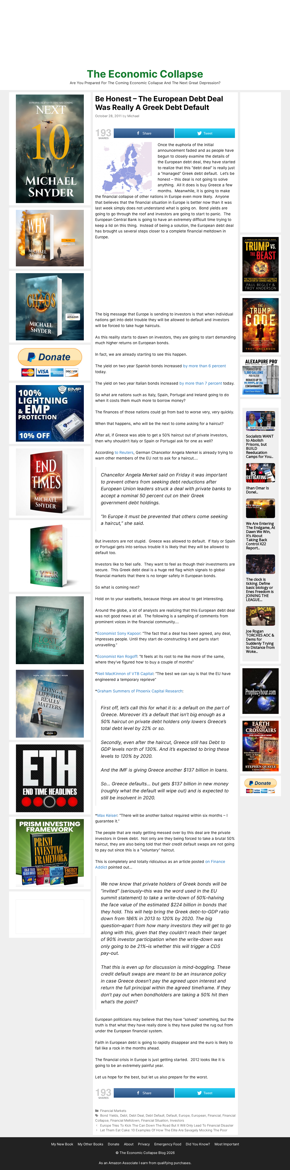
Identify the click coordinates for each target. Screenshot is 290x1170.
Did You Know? (198, 1144)
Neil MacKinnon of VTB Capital (125, 673)
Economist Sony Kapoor (118, 633)
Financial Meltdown (124, 1120)
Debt (123, 1115)
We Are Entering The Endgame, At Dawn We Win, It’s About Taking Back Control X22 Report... (260, 535)
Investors (177, 1120)
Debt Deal (136, 1115)
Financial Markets (113, 1111)
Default (171, 1115)
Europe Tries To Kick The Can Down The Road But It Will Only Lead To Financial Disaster (166, 1125)
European (198, 1115)
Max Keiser (107, 815)
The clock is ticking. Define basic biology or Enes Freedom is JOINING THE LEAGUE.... (260, 589)
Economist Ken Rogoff (117, 656)
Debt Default (155, 1115)
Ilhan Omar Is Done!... (257, 490)
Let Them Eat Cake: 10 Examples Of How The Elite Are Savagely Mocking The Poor (163, 1130)
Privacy (144, 1144)
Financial (214, 1115)
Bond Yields (109, 1115)
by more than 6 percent (204, 366)
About (128, 1144)
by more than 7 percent (200, 383)
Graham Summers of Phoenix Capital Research (139, 691)
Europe (184, 1115)
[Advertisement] (145, 36)
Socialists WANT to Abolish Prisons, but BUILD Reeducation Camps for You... (260, 446)
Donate (113, 1144)
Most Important (227, 1144)
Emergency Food (167, 1144)
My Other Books (90, 1144)
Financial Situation (154, 1120)
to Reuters (124, 452)
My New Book (62, 1144)
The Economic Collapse (145, 74)
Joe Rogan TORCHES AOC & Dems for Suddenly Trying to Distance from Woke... (260, 641)
